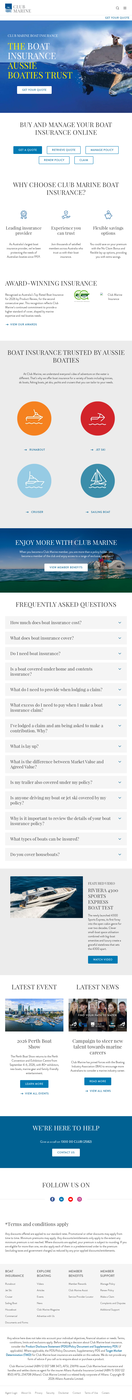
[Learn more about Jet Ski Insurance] (98, 418)
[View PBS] (34, 1015)
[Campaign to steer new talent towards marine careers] (98, 1015)
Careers (105, 1393)
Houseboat (10, 1309)
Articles (40, 1290)
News (39, 1303)
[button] (117, 8)
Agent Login (11, 1393)
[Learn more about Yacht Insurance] (98, 481)
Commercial (11, 1316)
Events (40, 1297)
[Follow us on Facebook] (52, 1199)
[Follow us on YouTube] (70, 1199)
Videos (40, 1284)
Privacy (38, 1393)
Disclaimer (63, 1393)
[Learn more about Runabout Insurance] (34, 418)
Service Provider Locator (81, 1297)
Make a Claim (107, 1297)
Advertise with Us (46, 1316)
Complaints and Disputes (113, 1303)
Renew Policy (107, 1290)
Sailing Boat (11, 1303)
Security (50, 1393)
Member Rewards (77, 1284)
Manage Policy (107, 1284)
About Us (26, 1393)
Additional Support (109, 1309)
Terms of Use (91, 1393)
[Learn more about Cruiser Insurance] (34, 481)
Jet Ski (8, 1290)
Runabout (10, 1284)
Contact (77, 1393)
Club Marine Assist (78, 1290)
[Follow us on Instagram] (79, 1199)
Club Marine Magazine (48, 1309)
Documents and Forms (16, 1322)
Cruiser (8, 1297)
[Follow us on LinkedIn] (61, 1199)
